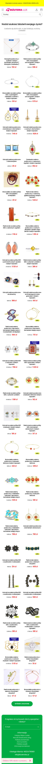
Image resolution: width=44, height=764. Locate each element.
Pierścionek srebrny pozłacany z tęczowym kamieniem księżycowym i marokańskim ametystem (11, 329)
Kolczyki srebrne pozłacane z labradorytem (12, 160)
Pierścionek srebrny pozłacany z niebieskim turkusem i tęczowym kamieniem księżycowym (11, 494)
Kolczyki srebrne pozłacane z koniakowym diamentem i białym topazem (12, 129)
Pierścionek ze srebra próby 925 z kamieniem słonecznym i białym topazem (32, 428)
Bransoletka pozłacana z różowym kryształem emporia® (32, 691)
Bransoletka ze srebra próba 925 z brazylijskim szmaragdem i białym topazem (32, 95)
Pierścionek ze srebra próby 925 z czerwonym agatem (11, 227)
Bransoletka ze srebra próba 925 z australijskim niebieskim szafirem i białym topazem (12, 95)
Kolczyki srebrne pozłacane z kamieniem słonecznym (32, 527)
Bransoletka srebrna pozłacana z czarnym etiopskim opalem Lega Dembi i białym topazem (32, 228)
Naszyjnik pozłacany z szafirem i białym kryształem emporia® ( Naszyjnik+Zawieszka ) (11, 61)
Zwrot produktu (22, 742)
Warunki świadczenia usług (22, 737)
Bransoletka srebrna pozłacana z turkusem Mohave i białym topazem (11, 461)
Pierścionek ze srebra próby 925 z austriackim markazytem (11, 624)
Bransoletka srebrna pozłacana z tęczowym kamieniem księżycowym (32, 328)
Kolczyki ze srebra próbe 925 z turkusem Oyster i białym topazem (12, 427)
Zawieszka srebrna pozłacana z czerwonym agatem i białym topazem (32, 161)
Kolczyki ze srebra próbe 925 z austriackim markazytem (12, 561)
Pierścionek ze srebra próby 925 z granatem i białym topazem (32, 362)
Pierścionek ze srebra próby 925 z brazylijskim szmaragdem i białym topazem (32, 61)
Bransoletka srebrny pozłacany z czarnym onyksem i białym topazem (12, 659)
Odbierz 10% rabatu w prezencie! (15, 761)
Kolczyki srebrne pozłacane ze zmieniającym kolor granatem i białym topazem (32, 295)
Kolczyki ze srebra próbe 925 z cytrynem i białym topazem (12, 362)
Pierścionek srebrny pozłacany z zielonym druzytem (32, 562)
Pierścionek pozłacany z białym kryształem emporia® (32, 659)
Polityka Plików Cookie (22, 735)
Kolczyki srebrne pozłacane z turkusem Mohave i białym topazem (32, 395)
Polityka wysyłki (22, 744)
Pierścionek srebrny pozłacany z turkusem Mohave (32, 493)
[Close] (30, 760)
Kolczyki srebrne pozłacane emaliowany (12, 293)
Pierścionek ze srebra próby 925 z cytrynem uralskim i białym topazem (32, 262)
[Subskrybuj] (38, 727)
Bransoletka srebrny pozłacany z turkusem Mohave (32, 461)
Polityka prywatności (22, 740)
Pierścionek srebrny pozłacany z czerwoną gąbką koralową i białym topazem (32, 194)
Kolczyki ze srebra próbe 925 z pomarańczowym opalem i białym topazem (12, 262)
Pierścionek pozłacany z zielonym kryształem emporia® (11, 691)
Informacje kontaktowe (22, 746)
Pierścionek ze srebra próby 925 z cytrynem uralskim (11, 394)
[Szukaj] (40, 14)
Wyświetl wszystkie (22, 704)
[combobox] (22, 14)
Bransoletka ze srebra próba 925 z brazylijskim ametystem (12, 193)
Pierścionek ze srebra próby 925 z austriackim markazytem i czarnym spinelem (32, 625)
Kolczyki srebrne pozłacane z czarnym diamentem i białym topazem (32, 129)
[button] (2, 9)
